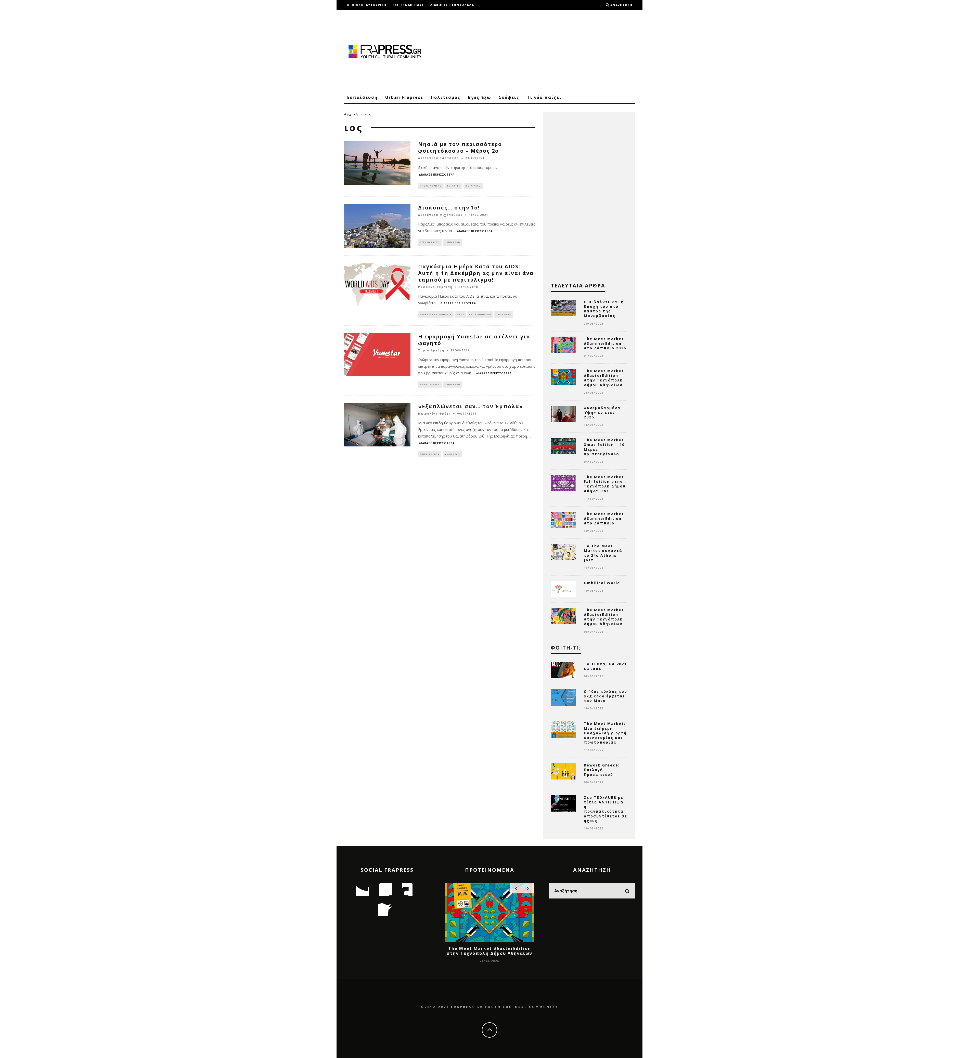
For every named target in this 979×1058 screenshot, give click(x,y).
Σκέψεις (509, 97)
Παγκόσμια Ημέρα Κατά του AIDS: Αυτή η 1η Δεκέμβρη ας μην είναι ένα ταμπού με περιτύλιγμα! (476, 273)
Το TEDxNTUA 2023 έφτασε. (605, 666)
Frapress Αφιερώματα (436, 314)
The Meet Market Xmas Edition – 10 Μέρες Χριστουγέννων (604, 447)
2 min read (473, 185)
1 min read (452, 242)
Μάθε (460, 314)
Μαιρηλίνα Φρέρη (434, 413)
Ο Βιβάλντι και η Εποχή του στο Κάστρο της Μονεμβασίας (604, 308)
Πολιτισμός (445, 97)
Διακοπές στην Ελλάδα (452, 5)
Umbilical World (602, 582)
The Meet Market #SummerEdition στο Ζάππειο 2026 (605, 343)
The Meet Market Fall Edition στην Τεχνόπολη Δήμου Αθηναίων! (605, 483)
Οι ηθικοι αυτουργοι (366, 5)
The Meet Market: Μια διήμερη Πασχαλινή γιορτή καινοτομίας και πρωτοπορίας (605, 733)
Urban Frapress (404, 97)
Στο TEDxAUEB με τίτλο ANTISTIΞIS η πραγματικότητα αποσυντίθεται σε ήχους (605, 809)
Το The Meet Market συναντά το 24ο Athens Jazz (603, 553)
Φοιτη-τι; (453, 185)
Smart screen (430, 384)
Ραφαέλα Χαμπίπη (435, 287)
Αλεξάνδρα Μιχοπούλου (440, 215)
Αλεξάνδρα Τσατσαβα (438, 158)
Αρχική (351, 114)
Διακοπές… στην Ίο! (449, 207)
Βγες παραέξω (430, 242)
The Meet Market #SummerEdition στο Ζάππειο (604, 518)
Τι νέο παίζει (544, 97)
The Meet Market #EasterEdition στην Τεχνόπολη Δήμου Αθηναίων (604, 377)
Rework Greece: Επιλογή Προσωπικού (602, 770)
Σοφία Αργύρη (431, 350)
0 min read (503, 314)
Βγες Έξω (479, 97)
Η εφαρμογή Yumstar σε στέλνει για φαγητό (474, 340)
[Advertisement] (542, 51)
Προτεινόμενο (431, 185)
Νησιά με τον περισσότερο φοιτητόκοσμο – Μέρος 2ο (460, 147)
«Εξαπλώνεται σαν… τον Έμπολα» (470, 406)
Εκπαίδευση (362, 97)
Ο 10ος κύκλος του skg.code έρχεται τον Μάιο (605, 696)
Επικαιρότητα (430, 454)
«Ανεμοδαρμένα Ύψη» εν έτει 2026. (602, 412)
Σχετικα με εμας (408, 5)
